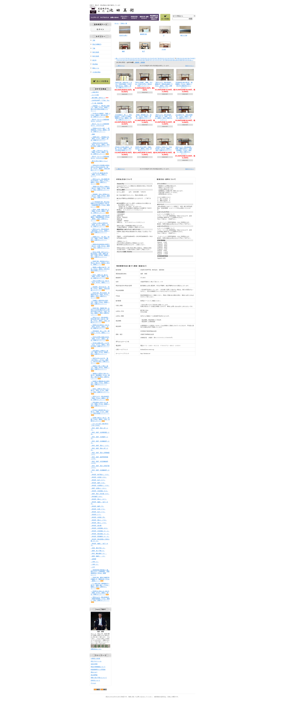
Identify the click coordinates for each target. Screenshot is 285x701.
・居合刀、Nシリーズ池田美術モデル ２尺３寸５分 (100, 124)
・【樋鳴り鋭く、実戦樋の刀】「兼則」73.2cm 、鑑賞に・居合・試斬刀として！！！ (100, 138)
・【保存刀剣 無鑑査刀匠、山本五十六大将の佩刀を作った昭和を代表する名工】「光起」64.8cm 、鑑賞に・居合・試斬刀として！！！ (100, 311)
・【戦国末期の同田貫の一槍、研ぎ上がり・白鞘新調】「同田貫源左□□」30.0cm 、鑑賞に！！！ (100, 572)
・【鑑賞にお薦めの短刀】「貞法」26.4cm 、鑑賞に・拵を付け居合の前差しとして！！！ (100, 268)
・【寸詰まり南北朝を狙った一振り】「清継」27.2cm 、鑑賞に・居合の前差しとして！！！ (100, 411)
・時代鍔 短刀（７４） (98, 512)
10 (128, 58)
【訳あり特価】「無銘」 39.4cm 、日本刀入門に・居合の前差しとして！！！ (143, 84)
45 (187, 58)
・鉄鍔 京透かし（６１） (99, 488)
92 (186, 60)
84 (173, 60)
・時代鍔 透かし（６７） (99, 499)
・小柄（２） (95, 564)
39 (177, 58)
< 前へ (116, 58)
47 (190, 58)
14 (135, 58)
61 (135, 60)
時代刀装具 (95, 56)
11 (130, 58)
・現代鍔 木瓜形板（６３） (99, 491)
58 (130, 60)
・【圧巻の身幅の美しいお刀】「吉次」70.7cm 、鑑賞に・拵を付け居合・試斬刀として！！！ (100, 344)
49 (193, 58)
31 (163, 58)
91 (185, 60)
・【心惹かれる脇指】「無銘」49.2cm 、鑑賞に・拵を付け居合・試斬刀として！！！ (100, 115)
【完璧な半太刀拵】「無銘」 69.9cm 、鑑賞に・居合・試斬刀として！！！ (143, 148)
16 (138, 58)
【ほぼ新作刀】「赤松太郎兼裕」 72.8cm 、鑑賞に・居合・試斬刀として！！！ (183, 116)
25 (153, 58)
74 (156, 60)
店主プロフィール (96, 661)
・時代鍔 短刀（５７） (98, 480)
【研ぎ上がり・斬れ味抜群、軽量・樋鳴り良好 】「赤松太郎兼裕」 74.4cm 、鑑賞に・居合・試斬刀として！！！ (183, 150)
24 (152, 58)
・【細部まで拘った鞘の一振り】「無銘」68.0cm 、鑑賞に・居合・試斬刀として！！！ (100, 367)
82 (170, 60)
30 (162, 58)
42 (182, 58)
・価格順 (136, 62)
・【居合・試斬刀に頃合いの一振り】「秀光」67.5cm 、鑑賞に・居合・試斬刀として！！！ (100, 390)
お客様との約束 (95, 658)
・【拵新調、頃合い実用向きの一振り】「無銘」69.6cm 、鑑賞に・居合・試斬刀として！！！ (100, 195)
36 (172, 58)
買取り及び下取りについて (99, 677)
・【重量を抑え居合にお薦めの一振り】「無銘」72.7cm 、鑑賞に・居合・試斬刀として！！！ (100, 188)
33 (167, 58)
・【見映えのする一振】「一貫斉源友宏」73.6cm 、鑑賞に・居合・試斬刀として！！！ (100, 130)
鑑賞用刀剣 (143, 34)
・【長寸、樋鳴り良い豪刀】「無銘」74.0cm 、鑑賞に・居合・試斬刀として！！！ (99, 276)
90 (183, 60)
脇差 (123, 51)
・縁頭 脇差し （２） (98, 556)
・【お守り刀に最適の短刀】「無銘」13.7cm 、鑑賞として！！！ (99, 174)
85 (175, 60)
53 (121, 60)
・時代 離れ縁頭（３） (99, 553)
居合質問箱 (94, 675)
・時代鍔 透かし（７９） (99, 523)
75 (158, 60)
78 (163, 60)
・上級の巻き (95, 92)
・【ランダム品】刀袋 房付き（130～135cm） (99, 424)
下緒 (93, 48)
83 (171, 60)
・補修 (93, 134)
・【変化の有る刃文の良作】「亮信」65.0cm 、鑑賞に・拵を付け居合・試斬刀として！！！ (100, 144)
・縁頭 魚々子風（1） (98, 550)
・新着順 (142, 62)
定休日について (95, 680)
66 (143, 60)
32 (165, 58)
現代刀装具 (95, 52)
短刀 (143, 51)
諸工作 (94, 60)
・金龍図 (93, 559)
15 (136, 58)
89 (181, 60)
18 (141, 58)
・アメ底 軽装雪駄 (97, 103)
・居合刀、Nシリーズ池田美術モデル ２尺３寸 (100, 120)
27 (157, 58)
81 (168, 60)
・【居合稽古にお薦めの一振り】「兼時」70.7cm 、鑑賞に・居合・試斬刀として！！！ (100, 352)
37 (173, 58)
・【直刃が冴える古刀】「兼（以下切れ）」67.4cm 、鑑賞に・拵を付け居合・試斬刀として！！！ (100, 361)
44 (185, 58)
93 (188, 60)
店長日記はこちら (96, 649)
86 (176, 60)
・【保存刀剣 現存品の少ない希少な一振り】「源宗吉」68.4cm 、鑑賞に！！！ (100, 262)
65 (141, 60)
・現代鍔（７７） (96, 514)
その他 (164, 49)
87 (178, 60)
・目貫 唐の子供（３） (98, 548)
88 (180, 60)
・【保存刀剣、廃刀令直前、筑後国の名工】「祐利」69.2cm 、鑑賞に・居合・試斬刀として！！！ (100, 295)
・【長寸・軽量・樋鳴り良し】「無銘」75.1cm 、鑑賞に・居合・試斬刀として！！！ (100, 211)
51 (118, 60)
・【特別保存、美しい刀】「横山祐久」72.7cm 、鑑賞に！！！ (100, 331)
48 (192, 58)
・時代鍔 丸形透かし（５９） (100, 485)
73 (155, 60)
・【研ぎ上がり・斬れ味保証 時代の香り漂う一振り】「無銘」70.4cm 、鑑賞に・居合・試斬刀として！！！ (100, 320)
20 (145, 58)
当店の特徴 (94, 664)
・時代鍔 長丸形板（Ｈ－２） (100, 534)
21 (147, 58)
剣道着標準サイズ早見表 (98, 669)
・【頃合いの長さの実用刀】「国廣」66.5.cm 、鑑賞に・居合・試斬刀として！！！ (100, 224)
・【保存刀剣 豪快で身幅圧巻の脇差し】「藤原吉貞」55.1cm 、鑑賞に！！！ (100, 579)
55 (125, 60)
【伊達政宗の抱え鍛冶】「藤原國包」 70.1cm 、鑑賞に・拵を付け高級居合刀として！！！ (183, 85)
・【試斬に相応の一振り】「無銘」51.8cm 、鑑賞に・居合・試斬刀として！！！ (100, 419)
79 (165, 60)
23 (150, 58)
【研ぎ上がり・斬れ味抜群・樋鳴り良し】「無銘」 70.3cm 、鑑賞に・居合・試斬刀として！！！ (163, 117)
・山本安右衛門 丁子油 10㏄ (100, 100)
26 (155, 58)
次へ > (191, 60)
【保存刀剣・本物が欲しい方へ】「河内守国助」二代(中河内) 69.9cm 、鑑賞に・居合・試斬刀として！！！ (123, 85)
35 (170, 58)
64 (140, 60)
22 (148, 58)
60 (133, 60)
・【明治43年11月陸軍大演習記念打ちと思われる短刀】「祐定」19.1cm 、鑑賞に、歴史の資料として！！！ (100, 168)
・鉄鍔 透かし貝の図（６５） (100, 493)
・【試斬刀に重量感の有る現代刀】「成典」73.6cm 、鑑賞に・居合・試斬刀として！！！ (100, 382)
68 (146, 60)
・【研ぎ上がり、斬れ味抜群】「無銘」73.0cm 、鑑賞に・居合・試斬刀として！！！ (100, 398)
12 (131, 58)
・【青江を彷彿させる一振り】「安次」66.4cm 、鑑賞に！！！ (100, 281)
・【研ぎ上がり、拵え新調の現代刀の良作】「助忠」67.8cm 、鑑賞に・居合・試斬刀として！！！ (100, 181)
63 (138, 60)
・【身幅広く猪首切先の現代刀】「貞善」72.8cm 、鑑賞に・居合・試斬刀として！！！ (100, 302)
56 (126, 60)
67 (145, 60)
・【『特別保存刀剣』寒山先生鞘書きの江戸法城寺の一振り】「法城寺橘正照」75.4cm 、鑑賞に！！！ (100, 204)
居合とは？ (94, 672)
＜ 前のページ (120, 65)
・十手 (93, 567)
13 (133, 58)
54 (123, 60)
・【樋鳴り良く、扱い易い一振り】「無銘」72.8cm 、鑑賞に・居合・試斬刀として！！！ (100, 238)
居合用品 (95, 64)
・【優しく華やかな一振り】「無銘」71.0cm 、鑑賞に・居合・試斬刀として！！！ (99, 152)
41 (180, 58)
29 (160, 58)
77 (161, 60)
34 (168, 58)
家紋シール (95, 68)
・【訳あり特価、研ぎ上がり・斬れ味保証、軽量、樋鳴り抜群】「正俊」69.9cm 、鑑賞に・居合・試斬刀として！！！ (100, 254)
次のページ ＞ (189, 65)
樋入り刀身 (183, 35)
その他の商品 (96, 72)
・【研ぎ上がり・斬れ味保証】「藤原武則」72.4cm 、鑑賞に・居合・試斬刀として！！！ (100, 230)
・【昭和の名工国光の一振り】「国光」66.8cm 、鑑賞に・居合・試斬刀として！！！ (100, 326)
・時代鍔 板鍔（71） (97, 506)
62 (136, 60)
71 (151, 60)
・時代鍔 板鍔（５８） (98, 483)
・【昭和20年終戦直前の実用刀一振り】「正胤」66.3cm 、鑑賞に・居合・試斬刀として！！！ (100, 246)
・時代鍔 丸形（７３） (98, 509)
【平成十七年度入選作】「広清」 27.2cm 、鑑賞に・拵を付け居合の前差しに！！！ (123, 148)
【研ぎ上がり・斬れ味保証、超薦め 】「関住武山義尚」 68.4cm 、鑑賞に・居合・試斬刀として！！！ (163, 85)
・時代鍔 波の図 (96, 525)
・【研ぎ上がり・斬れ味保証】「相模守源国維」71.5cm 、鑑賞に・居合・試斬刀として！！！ (100, 598)
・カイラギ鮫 (95, 95)
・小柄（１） (95, 561)
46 (188, 58)
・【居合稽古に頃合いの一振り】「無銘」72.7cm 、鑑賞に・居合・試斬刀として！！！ (100, 404)
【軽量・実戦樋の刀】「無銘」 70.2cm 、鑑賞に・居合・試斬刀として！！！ (143, 116)
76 (160, 60)
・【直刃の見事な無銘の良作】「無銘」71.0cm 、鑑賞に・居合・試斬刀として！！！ (100, 338)
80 (166, 60)
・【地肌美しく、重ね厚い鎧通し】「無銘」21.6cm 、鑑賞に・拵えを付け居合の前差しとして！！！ (100, 108)
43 (183, 58)
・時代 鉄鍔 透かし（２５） (100, 445)
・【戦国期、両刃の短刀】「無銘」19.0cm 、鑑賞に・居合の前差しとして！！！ (100, 288)
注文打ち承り (123, 35)
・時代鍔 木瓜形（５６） (99, 477)
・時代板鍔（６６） (97, 496)
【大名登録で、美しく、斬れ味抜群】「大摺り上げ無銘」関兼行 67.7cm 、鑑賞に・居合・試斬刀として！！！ (123, 117)
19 (143, 58)
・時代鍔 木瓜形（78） (98, 517)
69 (148, 60)
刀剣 (93, 40)
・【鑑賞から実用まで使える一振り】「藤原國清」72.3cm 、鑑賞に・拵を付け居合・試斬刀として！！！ (100, 376)
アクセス (93, 683)
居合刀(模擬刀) (96, 44)
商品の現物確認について (98, 667)
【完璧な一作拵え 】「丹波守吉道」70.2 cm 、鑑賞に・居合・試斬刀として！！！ (163, 148)
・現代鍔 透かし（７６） (99, 520)
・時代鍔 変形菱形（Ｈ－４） (100, 536)
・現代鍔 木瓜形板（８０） (99, 528)
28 (158, 58)
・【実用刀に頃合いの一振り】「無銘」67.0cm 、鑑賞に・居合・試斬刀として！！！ (100, 592)
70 (150, 60)
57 (128, 60)
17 (140, 58)
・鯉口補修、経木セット (98, 97)
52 (120, 60)
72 (153, 60)
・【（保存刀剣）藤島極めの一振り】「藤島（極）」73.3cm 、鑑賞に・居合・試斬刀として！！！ (100, 586)
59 (131, 60)
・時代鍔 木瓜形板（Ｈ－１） (100, 531)
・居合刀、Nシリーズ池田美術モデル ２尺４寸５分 (100, 157)
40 (178, 58)
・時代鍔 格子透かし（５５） (100, 474)
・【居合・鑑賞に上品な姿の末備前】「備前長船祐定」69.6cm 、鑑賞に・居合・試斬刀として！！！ (100, 218)
